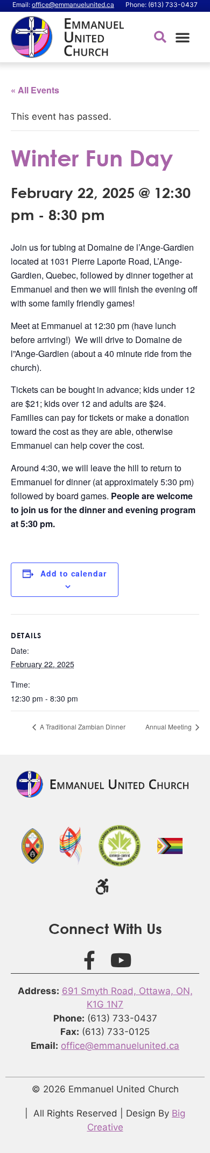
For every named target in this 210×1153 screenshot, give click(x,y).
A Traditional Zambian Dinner (81, 726)
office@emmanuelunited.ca (73, 5)
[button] (182, 37)
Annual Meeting (169, 726)
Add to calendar (73, 573)
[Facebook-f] (89, 960)
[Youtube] (121, 960)
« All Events (35, 90)
